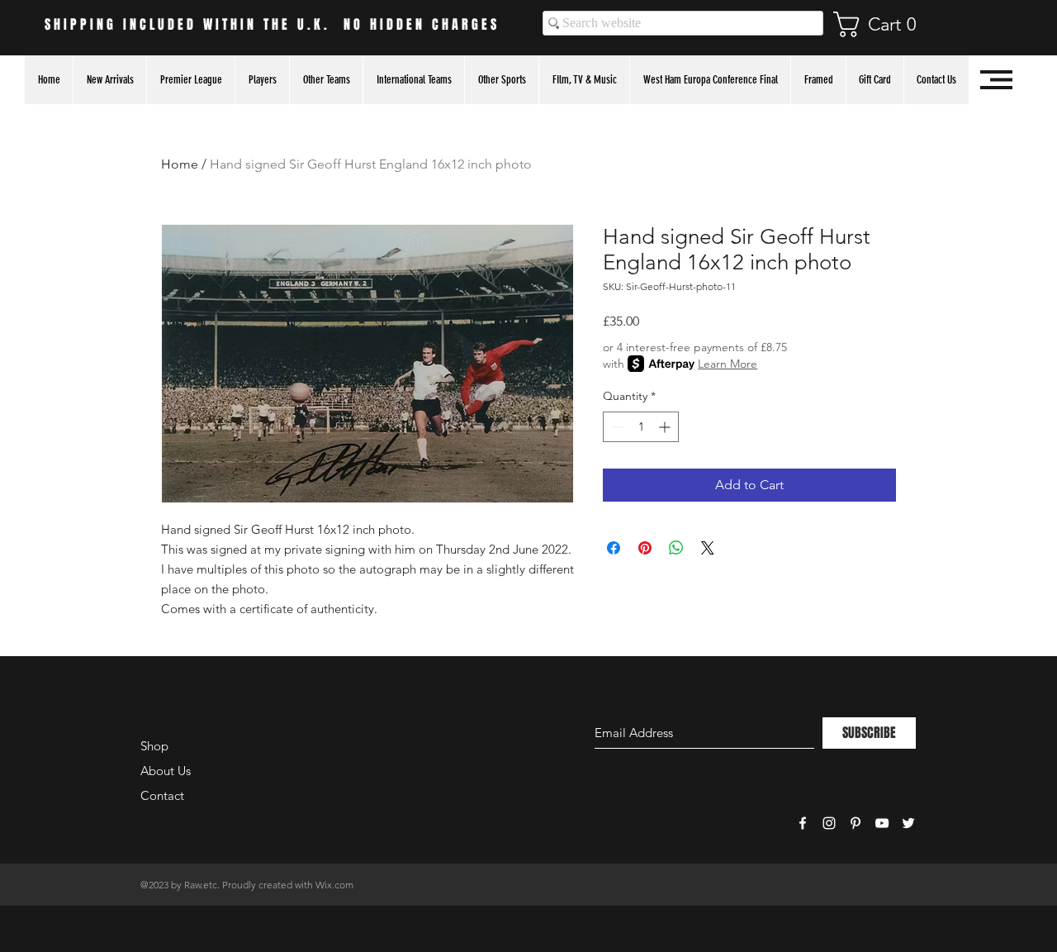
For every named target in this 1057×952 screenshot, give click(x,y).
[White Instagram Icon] (829, 823)
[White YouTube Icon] (882, 823)
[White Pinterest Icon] (855, 823)
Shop (154, 746)
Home (179, 164)
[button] (882, 24)
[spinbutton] (641, 426)
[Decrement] (615, 426)
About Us (165, 770)
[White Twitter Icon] (908, 823)
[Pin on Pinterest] (645, 548)
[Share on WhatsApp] (676, 548)
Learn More (727, 363)
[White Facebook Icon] (802, 823)
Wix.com (334, 884)
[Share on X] (708, 548)
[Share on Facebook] (613, 548)
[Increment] (666, 426)
